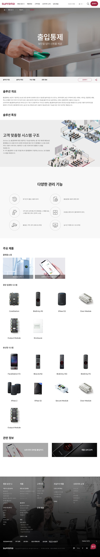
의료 (4, 517)
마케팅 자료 (40, 493)
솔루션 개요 (6, 80)
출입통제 (32, 10)
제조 (4, 524)
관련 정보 (44, 80)
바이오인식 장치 (24, 508)
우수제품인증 (57, 497)
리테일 (5, 522)
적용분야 (21, 10)
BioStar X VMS (24, 493)
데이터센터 (6, 520)
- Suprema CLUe (25, 532)
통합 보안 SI (11, 10)
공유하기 (95, 80)
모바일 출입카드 (7, 500)
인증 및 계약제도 (58, 488)
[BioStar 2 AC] (18, 258)
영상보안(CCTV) (7, 493)
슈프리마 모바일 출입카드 (33, 450)
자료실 (55, 501)
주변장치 (22, 515)
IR (74, 502)
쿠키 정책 (17, 541)
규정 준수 (25, 541)
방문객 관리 (6, 496)
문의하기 (94, 3)
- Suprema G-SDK (25, 527)
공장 (4, 512)
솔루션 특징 (19, 80)
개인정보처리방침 (7, 541)
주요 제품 (32, 80)
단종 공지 (39, 498)
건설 (4, 515)
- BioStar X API (24, 525)
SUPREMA (8, 4)
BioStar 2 (22, 496)
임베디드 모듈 (23, 536)
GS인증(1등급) (57, 494)
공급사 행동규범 (35, 541)
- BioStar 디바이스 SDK (26, 529)
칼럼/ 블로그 (76, 498)
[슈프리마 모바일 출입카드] (50, 258)
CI (74, 493)
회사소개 (75, 488)
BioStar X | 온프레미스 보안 (27, 491)
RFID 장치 (23, 510)
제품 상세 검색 (86, 450)
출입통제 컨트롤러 (24, 505)
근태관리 (5, 503)
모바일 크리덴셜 (24, 512)
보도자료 (75, 495)
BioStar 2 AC (23, 498)
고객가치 (75, 491)
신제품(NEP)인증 (58, 492)
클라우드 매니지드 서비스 (9, 498)
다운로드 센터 (40, 491)
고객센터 (39, 488)
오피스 (5, 510)
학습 (38, 495)
